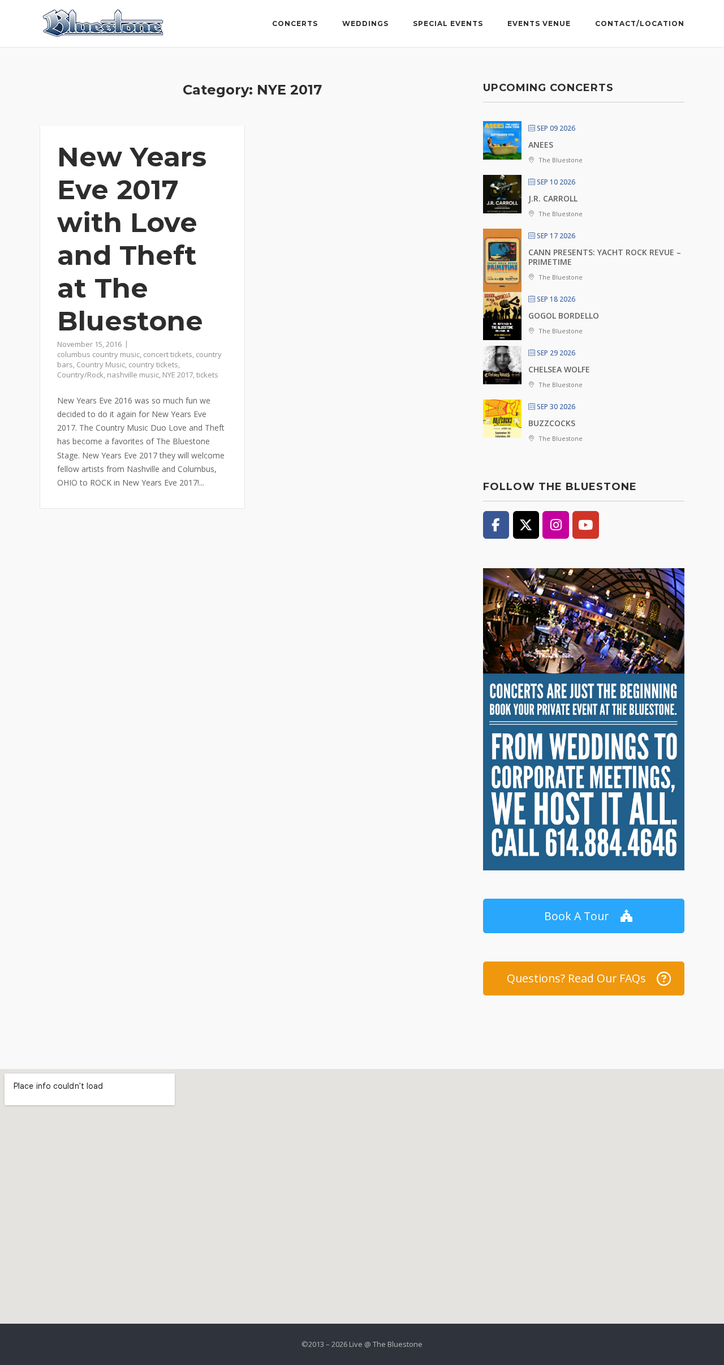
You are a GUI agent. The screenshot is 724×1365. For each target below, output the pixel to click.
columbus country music (98, 354)
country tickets (153, 364)
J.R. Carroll (553, 198)
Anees (540, 144)
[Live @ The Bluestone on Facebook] (496, 524)
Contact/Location (639, 23)
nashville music (133, 375)
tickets (207, 375)
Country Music (100, 364)
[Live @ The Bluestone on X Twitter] (526, 524)
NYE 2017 (177, 375)
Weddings (365, 23)
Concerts (295, 23)
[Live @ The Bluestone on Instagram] (555, 524)
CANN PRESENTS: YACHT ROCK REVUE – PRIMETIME (604, 257)
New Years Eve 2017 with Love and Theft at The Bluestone (131, 238)
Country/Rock (80, 375)
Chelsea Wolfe (559, 369)
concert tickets (167, 354)
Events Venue (539, 23)
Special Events (448, 23)
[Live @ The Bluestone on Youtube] (585, 524)
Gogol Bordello (563, 315)
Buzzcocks (551, 423)
